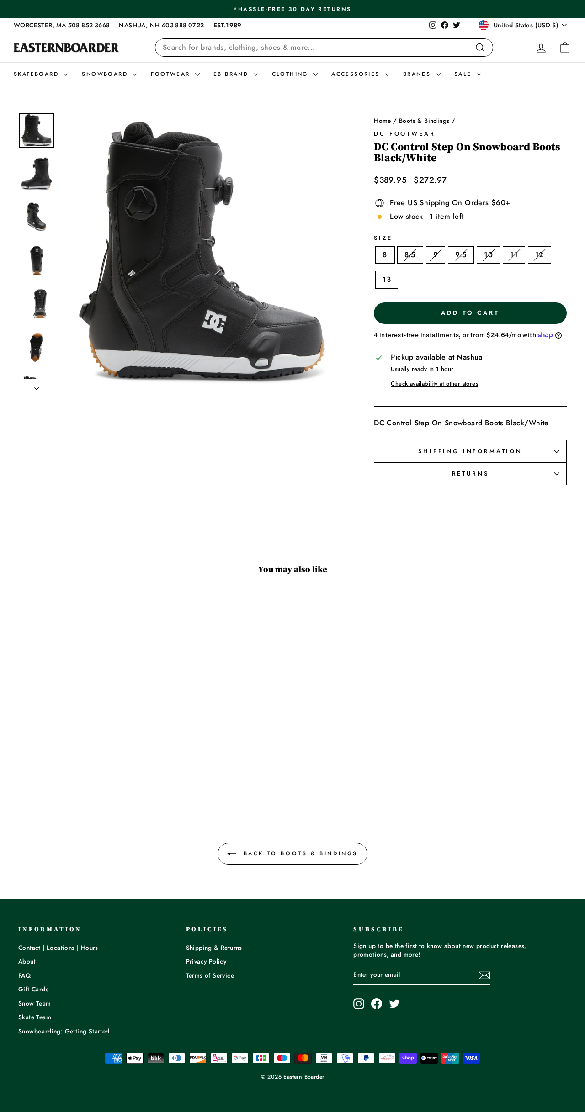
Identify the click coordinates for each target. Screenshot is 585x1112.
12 (539, 254)
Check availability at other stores (434, 384)
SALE (464, 74)
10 (488, 254)
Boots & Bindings (424, 120)
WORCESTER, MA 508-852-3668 (62, 25)
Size (383, 238)
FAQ (24, 975)
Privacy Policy (206, 961)
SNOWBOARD (106, 74)
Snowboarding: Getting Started (64, 1031)
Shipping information (470, 451)
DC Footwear (404, 133)
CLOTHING (291, 74)
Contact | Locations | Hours (58, 947)
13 (387, 279)
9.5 (461, 254)
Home (382, 120)
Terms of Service (210, 975)
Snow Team (34, 1003)
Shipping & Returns (214, 947)
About (27, 961)
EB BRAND (232, 74)
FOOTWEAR (172, 74)
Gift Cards (33, 989)
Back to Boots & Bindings (299, 853)
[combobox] (324, 47)
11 (514, 254)
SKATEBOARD (37, 74)
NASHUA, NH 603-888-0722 (161, 25)
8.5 (410, 254)
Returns (470, 473)
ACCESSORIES (357, 74)
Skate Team (34, 1017)
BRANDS (418, 74)
